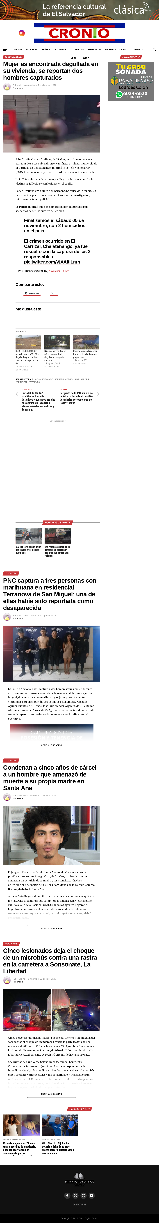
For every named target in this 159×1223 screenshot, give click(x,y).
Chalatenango (44, 380)
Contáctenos (79, 1204)
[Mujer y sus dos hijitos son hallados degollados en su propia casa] (86, 342)
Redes (84, 57)
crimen (60, 380)
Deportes (109, 49)
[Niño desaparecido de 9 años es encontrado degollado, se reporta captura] (57, 342)
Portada (18, 49)
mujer (85, 380)
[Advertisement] (57, 469)
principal (22, 382)
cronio (20, 88)
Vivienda (35, 382)
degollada (73, 380)
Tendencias (139, 49)
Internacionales (62, 49)
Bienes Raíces (94, 49)
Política (46, 49)
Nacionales (31, 49)
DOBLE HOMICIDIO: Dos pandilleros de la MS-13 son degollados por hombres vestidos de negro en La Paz (28, 357)
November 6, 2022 (59, 271)
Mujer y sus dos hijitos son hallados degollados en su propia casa (85, 354)
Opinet (74, 57)
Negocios (79, 49)
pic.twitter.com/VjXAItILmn (52, 261)
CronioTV (124, 49)
